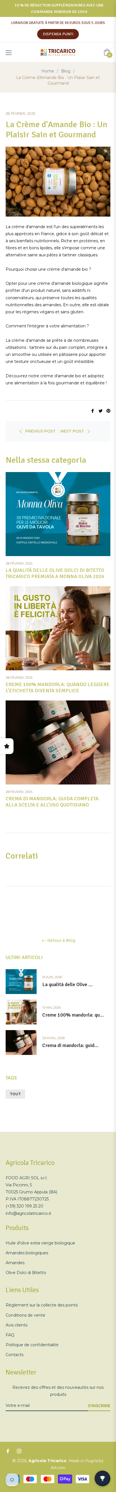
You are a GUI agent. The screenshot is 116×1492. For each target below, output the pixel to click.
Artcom (58, 1467)
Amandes (15, 1262)
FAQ (10, 1334)
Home (47, 71)
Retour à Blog (61, 940)
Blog (65, 71)
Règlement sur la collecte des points (42, 1305)
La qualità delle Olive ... (67, 985)
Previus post (40, 431)
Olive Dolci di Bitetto (26, 1272)
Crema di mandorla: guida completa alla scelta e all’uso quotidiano (52, 801)
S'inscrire (99, 1405)
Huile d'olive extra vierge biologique (40, 1243)
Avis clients (16, 1325)
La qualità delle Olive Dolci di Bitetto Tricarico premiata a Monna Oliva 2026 (55, 573)
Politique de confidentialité (32, 1344)
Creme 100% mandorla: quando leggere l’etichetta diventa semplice (58, 687)
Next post (72, 431)
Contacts (14, 1354)
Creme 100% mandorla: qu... (73, 1015)
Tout (15, 1094)
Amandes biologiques (27, 1252)
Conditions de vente (25, 1315)
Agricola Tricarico (47, 1460)
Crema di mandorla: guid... (70, 1045)
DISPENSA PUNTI (58, 34)
